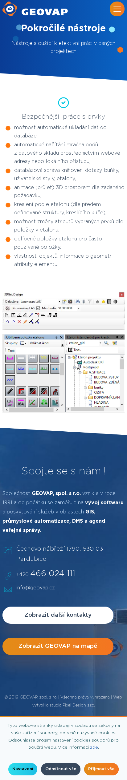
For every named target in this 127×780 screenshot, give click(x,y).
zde (94, 747)
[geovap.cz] (35, 9)
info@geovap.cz (35, 587)
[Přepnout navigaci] (117, 9)
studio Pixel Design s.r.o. (72, 705)
